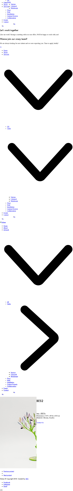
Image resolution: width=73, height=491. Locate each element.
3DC (27, 479)
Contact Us (40, 423)
